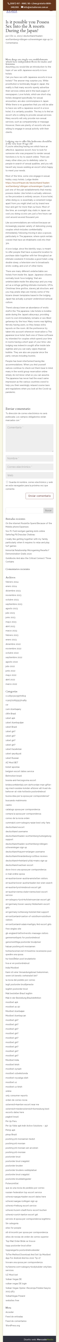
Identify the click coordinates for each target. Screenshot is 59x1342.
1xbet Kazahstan (14, 749)
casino (9, 805)
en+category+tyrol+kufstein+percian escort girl (28, 899)
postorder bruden (14, 1166)
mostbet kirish (12, 1064)
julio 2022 (10, 666)
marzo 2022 (11, 684)
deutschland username (17, 831)
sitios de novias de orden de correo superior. (27, 1237)
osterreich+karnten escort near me (22, 1104)
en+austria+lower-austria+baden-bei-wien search (29, 883)
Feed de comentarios (16, 1321)
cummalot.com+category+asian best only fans (28, 823)
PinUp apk (10, 1130)
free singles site (13, 929)
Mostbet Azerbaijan (15, 1011)
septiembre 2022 (14, 657)
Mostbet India (12, 1060)
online (8, 1091)
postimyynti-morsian (15, 1152)
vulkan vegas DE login (16, 1283)
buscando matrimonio (16, 800)
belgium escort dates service (20, 771)
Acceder (10, 1312)
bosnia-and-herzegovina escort (21, 780)
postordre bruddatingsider (18, 1179)
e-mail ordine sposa (15, 874)
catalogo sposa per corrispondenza (23, 809)
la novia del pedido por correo (20, 980)
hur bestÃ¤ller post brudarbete (21, 959)
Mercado (45, 1339)
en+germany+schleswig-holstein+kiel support (27, 912)
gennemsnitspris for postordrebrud (23, 937)
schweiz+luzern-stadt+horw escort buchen (26, 1210)
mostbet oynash (13, 1069)
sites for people (13, 1228)
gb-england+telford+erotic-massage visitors (27, 933)
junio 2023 (10, 617)
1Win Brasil (11, 713)
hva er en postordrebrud (17, 963)
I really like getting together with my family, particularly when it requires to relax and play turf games (28, 542)
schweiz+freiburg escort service (21, 1205)
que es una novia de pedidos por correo (25, 1188)
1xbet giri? (10, 731)
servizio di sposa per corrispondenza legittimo (28, 1219)
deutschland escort (15, 827)
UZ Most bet (12, 1275)
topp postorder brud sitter (18, 1245)
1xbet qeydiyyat (13, 753)
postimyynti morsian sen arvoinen (22, 1148)
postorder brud (13, 1157)
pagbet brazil (12, 1117)
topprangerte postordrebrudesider (23, 1250)
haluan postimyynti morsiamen (20, 946)
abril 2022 (10, 679)
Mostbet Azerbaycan (16, 1015)
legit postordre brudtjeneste (20, 984)
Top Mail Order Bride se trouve (20, 1241)
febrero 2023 (12, 635)
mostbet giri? (12, 1020)
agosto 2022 (12, 662)
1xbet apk (10, 718)
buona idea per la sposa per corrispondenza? (27, 796)
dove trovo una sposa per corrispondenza (26, 869)
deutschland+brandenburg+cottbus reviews (27, 856)
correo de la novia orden (18, 818)
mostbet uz (11, 1082)
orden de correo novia (16, 1100)
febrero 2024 (12, 582)
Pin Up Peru (11, 1121)
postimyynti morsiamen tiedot (20, 1139)
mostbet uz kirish (14, 1087)
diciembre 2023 (13, 591)
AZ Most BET (12, 762)
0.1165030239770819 (16, 696)
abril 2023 (10, 626)
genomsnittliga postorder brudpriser (23, 942)
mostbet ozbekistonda (17, 1073)
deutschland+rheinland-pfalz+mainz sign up (26, 861)
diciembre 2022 (13, 644)
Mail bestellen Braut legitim (19, 993)
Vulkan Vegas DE (14, 1279)
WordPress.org (13, 1325)
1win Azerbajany (13, 709)
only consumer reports (17, 1095)
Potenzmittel (12, 1183)
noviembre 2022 (13, 648)
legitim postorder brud (17, 989)
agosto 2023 (12, 608)
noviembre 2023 (13, 595)
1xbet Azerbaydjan (15, 722)
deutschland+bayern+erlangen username (25, 852)
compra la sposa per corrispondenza (23, 814)
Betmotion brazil (14, 776)
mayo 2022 (11, 675)
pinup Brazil (11, 1134)
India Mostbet (12, 968)
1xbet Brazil (11, 727)
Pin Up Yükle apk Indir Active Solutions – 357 (27, 1126)
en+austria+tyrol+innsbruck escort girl (23, 887)
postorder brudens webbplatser (21, 1170)
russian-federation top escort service (24, 1192)
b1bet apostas (13, 767)
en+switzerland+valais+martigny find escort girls (28, 924)
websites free (12, 1300)
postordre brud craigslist (18, 1174)
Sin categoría (12, 1223)
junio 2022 (10, 671)
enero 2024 (11, 586)
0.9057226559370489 (16, 700)
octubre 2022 (12, 653)
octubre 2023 (12, 599)
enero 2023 (11, 639)
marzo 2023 (11, 631)
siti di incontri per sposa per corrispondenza (27, 1232)
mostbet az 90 (13, 1007)
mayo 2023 (11, 622)
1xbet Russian (12, 758)
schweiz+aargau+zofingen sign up (22, 1201)
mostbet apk (12, 1002)
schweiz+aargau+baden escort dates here (26, 1197)
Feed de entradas (14, 1316)
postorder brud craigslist (18, 1161)
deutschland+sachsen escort (19, 865)
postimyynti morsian (15, 1143)
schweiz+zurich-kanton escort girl (22, 1214)
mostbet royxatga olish (17, 1078)
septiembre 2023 (14, 604)
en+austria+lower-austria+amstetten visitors (27, 878)
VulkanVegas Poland (15, 1296)
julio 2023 (10, 613)
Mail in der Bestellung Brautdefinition (23, 998)
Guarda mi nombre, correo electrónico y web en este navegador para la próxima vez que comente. (29, 485)
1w (7, 705)
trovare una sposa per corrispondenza (24, 1262)
